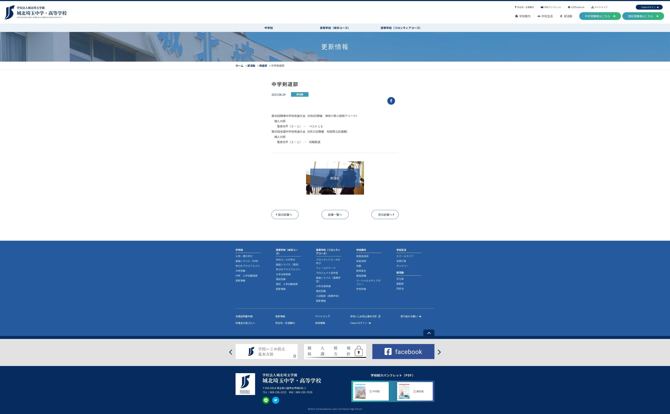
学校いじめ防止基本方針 (363, 316)
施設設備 (361, 275)
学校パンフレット (552, 7)
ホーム (239, 65)
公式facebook (577, 7)
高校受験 (281, 279)
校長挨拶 (361, 261)
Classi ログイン (648, 7)
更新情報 (240, 280)
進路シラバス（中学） (248, 261)
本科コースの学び (285, 259)
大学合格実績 (283, 274)
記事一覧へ (335, 214)
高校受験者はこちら (640, 16)
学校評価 (361, 289)
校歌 (358, 266)
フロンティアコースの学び (328, 261)
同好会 (400, 288)
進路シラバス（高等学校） (328, 279)
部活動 (566, 16)
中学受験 (240, 270)
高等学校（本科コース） (335, 28)
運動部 (400, 283)
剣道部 (263, 65)
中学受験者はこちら (597, 16)
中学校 (269, 28)
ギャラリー (402, 266)
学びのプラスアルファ (248, 266)
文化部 (400, 278)
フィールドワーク (326, 268)
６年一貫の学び (244, 256)
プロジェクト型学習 (327, 273)
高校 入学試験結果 (287, 284)
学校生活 (545, 16)
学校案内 (522, 16)
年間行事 (401, 261)
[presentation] (230, 351)
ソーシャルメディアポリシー (368, 282)
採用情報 (320, 323)
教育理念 (361, 270)
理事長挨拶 (362, 256)
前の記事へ (285, 214)
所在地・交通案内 (525, 7)
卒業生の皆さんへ (245, 323)
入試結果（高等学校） (328, 296)
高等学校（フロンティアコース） (401, 28)
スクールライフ (405, 256)
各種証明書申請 (244, 316)
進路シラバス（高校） (288, 264)
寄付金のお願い (409, 316)
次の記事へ (385, 214)
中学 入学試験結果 (247, 275)
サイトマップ (601, 7)
